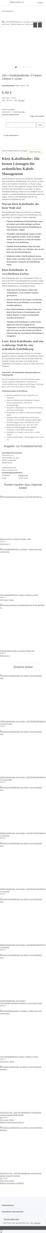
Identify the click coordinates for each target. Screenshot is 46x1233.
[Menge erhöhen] (38, 129)
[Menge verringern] (4, 124)
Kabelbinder (23, 475)
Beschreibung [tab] (34, 152)
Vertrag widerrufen (11, 1219)
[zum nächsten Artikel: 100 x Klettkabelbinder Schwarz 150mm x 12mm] (15, 11)
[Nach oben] (1, 1231)
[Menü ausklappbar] (5, 2)
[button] (30, 2)
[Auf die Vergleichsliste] (35, 25)
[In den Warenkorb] (4, 19)
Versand (21, 100)
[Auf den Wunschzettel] (40, 25)
